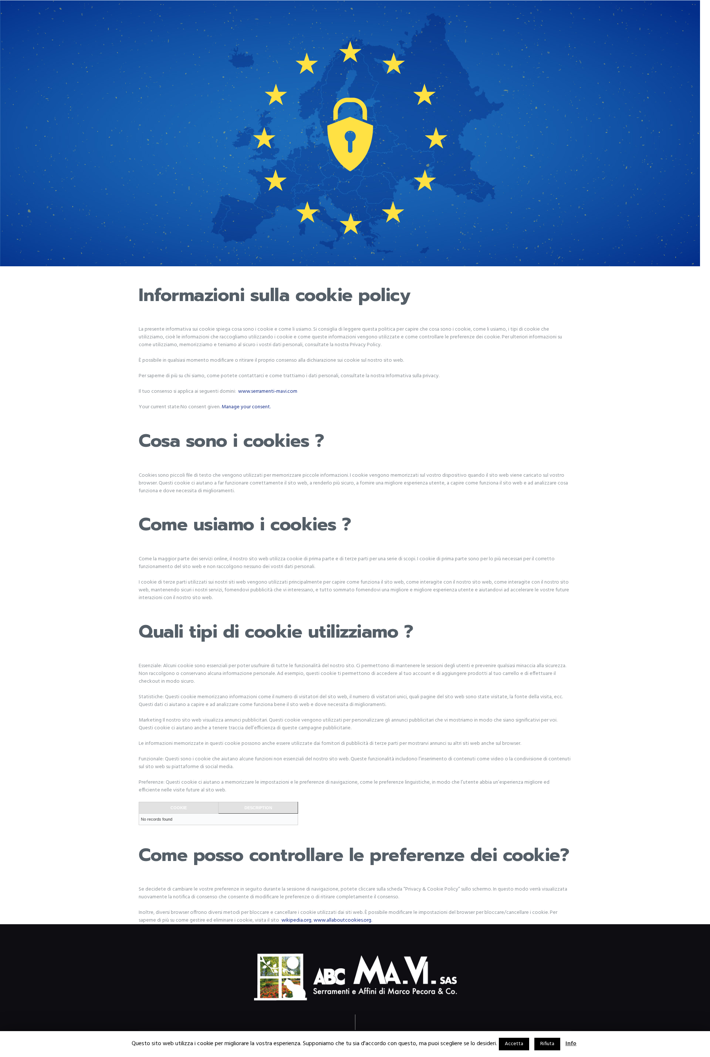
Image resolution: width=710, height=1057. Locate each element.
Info (571, 1043)
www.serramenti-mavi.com (267, 391)
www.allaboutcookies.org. (343, 920)
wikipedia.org (296, 920)
